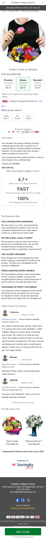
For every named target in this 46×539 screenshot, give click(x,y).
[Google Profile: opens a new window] (23, 500)
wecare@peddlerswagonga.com (23, 491)
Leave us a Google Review (23, 508)
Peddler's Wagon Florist (23, 3)
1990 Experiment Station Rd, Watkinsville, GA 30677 (23, 486)
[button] (40, 533)
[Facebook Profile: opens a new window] (17, 500)
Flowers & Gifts (13, 11)
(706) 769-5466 (23, 489)
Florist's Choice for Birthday (29, 319)
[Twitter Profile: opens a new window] (28, 500)
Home (4, 11)
